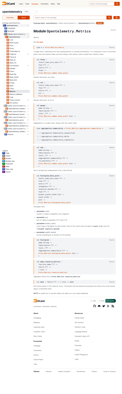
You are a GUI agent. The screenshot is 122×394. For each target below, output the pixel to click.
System (112, 301)
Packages (34, 4)
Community (45, 4)
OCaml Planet (38, 359)
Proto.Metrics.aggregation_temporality (83, 128)
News (53, 4)
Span (11, 86)
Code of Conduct (109, 371)
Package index (39, 23)
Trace (12, 88)
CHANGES (11, 28)
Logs (11, 97)
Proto (12, 48)
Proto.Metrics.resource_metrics (52, 272)
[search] (117, 4)
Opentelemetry (14, 37)
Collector (13, 54)
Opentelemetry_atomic (17, 114)
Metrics (12, 91)
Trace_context (15, 100)
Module (99, 23)
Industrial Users (39, 327)
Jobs (35, 364)
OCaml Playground (81, 355)
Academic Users (39, 332)
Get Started (79, 322)
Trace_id (13, 57)
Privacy (94, 371)
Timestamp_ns (15, 51)
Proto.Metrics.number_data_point (53, 73)
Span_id (12, 60)
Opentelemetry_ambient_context (18, 109)
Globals (12, 68)
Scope (12, 83)
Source (113, 30)
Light (94, 301)
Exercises (78, 345)
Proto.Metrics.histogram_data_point (54, 202)
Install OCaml (79, 318)
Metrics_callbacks (16, 94)
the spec (40, 42)
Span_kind (13, 80)
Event (12, 71)
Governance (81, 371)
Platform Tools (80, 327)
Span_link (13, 74)
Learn (21, 4)
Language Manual (81, 332)
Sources (10, 134)
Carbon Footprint (64, 371)
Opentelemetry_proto (16, 120)
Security (49, 371)
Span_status (14, 77)
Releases (37, 322)
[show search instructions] (116, 17)
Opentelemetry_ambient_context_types (18, 131)
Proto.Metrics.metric (54, 47)
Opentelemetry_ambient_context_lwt (19, 126)
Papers (77, 350)
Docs (24, 18)
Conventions (14, 66)
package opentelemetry (11, 23)
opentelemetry (12, 11)
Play (58, 4)
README (11, 31)
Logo (76, 359)
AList (11, 46)
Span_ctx (13, 63)
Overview (10, 18)
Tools (27, 4)
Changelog (37, 318)
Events (36, 355)
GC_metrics (14, 103)
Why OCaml (38, 336)
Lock (11, 40)
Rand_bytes (14, 43)
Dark (102, 301)
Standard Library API (82, 336)
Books (77, 341)
